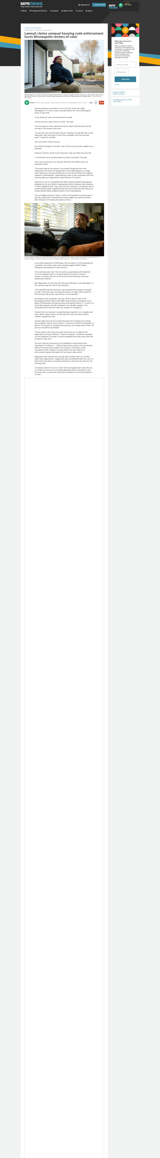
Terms (117, 84)
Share (102, 102)
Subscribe (125, 79)
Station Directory (118, 94)
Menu (25, 11)
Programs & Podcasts (39, 11)
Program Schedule (119, 92)
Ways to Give (68, 11)
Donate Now (99, 5)
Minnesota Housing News (33, 28)
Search (80, 11)
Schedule (55, 11)
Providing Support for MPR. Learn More (122, 100)
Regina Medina (28, 30)
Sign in (90, 11)
